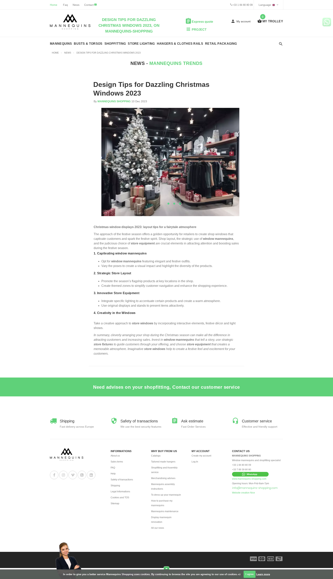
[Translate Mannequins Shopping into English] (273, 4)
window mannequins (218, 238)
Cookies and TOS (120, 497)
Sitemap (115, 503)
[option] (170, 162)
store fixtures (103, 344)
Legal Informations (120, 491)
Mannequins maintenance (164, 511)
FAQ (113, 467)
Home (53, 4)
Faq (65, 4)
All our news (157, 528)
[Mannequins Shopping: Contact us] (255, 488)
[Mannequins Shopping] (70, 21)
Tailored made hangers (163, 461)
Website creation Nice (243, 492)
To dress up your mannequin (166, 494)
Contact (89, 4)
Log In (195, 461)
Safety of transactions (122, 479)
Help (113, 473)
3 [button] (180, 204)
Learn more (263, 574)
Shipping (115, 485)
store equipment (143, 243)
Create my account (201, 455)
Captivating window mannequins (122, 253)
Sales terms (117, 461)
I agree (250, 574)
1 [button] (168, 204)
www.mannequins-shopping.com (249, 478)
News (76, 4)
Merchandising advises (163, 478)
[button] (250, 474)
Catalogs (156, 455)
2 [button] (174, 204)
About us (115, 455)
